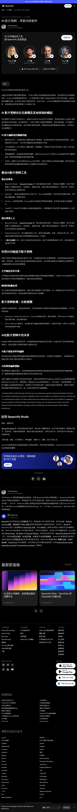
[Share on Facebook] (33, 479)
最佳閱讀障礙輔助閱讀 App (9, 708)
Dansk (42, 743)
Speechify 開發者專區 (46, 630)
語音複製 (23, 636)
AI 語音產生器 (25, 630)
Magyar (42, 737)
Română (4, 776)
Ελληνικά (4, 788)
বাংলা (3, 794)
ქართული (43, 779)
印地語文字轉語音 (45, 716)
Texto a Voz (5, 721)
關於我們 (61, 630)
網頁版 (4, 642)
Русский (4, 764)
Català (42, 794)
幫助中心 (61, 645)
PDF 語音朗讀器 (6, 713)
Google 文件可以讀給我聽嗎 (48, 713)
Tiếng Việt (43, 773)
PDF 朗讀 (4, 718)
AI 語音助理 (43, 700)
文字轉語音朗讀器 (45, 703)
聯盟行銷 (61, 642)
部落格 (60, 636)
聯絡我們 (61, 633)
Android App (6, 633)
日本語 (42, 755)
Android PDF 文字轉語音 (9, 703)
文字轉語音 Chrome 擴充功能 (10, 716)
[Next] (41, 611)
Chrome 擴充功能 (7, 645)
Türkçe (4, 773)
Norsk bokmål (44, 758)
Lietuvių (42, 788)
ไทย (41, 770)
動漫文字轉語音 (6, 711)
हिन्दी (41, 752)
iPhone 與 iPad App (8, 630)
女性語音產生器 (6, 705)
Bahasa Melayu (7, 797)
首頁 (3, 10)
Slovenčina (5, 782)
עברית (3, 791)
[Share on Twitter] (38, 479)
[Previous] (36, 611)
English (42, 746)
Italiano (4, 755)
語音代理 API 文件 (45, 642)
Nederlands (5, 746)
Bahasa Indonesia (45, 791)
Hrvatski (42, 785)
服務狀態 (61, 648)
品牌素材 (61, 654)
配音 (21, 633)
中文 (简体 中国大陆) (46, 740)
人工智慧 (9, 10)
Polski (4, 761)
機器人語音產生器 (45, 708)
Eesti (3, 785)
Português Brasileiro (46, 761)
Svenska (4, 770)
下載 (3, 651)
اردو (41, 797)
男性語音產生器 (44, 705)
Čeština (4, 743)
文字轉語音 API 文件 (46, 639)
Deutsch (4, 752)
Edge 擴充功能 (6, 648)
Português (43, 776)
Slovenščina (44, 782)
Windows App (6, 639)
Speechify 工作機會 (27, 639)
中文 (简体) (5, 740)
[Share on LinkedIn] (44, 479)
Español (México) (45, 767)
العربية (4, 737)
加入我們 (61, 639)
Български (5, 779)
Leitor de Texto (44, 721)
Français (4, 749)
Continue (66, 807)
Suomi (42, 749)
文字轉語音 (5, 627)
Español (4, 767)
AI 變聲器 (42, 711)
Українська (43, 764)
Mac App (5, 636)
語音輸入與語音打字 (7, 700)
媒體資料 (61, 651)
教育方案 (42, 636)
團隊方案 (42, 633)
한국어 (4, 758)
